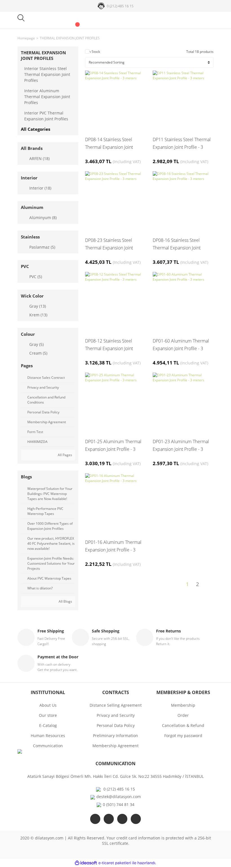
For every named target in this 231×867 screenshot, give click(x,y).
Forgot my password (183, 735)
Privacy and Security (116, 715)
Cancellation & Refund (183, 725)
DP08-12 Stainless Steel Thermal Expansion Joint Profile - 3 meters (109, 345)
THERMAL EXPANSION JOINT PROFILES (70, 38)
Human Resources (48, 735)
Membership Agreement (115, 745)
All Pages (64, 454)
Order (183, 715)
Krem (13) (38, 314)
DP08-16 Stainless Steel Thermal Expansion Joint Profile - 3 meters (177, 244)
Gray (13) (37, 306)
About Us (48, 705)
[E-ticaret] (114, 863)
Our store (48, 715)
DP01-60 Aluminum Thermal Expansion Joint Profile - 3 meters (181, 345)
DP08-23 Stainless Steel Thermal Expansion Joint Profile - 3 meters (109, 244)
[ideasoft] (86, 863)
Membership (183, 705)
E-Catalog (48, 725)
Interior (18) (40, 188)
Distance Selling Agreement (116, 705)
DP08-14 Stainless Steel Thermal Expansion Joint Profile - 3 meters (109, 143)
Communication (48, 745)
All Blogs (65, 601)
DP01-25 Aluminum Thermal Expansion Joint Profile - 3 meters (113, 445)
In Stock (94, 51)
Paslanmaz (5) (42, 247)
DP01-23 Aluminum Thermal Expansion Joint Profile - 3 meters (181, 445)
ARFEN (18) (39, 158)
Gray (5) (36, 344)
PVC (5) (35, 276)
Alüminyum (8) (43, 217)
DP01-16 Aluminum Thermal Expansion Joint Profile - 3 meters (113, 546)
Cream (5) (38, 353)
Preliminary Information (115, 735)
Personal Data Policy (116, 725)
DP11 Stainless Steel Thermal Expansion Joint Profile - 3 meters (182, 143)
